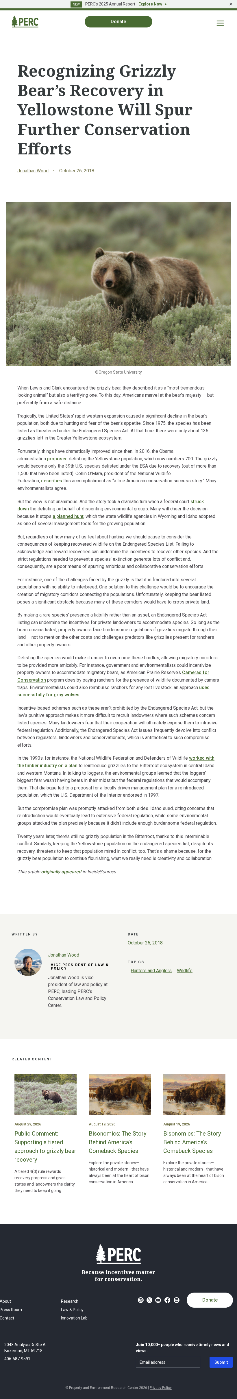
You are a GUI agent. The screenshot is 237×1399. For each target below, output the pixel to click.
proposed (58, 459)
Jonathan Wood (33, 171)
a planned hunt (68, 516)
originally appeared (61, 871)
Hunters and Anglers (151, 970)
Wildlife (184, 970)
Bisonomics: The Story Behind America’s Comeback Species (117, 1142)
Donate (210, 1300)
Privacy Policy (161, 1388)
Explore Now (150, 4)
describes (51, 480)
